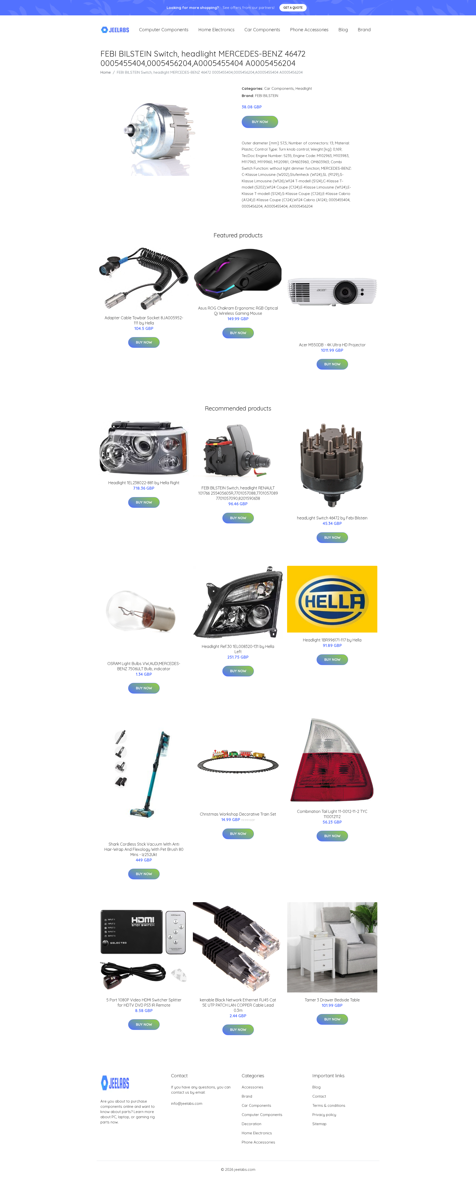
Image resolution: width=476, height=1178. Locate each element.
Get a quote (293, 7)
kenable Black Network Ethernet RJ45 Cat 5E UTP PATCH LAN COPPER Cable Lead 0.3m (238, 1005)
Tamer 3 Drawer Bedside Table (332, 999)
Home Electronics (216, 29)
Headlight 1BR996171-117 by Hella (332, 639)
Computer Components (163, 29)
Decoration (251, 1123)
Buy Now (260, 122)
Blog (343, 29)
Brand (364, 29)
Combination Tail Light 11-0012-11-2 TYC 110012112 (332, 814)
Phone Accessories (309, 29)
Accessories (252, 1087)
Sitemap (319, 1123)
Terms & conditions (328, 1105)
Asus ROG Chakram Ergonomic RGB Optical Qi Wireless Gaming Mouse (238, 311)
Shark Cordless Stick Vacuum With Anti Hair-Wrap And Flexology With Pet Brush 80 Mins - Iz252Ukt (143, 849)
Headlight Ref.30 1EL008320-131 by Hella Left (238, 649)
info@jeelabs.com (186, 1103)
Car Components (262, 29)
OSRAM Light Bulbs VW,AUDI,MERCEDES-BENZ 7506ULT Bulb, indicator (143, 666)
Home (105, 72)
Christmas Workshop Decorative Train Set (238, 814)
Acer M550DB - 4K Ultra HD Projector (332, 344)
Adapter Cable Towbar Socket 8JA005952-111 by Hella (144, 320)
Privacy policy (324, 1114)
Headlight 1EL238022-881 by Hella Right (143, 482)
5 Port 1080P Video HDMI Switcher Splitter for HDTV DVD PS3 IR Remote (143, 1002)
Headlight (304, 88)
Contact (319, 1096)
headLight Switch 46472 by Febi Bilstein (332, 517)
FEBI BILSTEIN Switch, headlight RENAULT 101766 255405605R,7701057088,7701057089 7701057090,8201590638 (238, 493)
